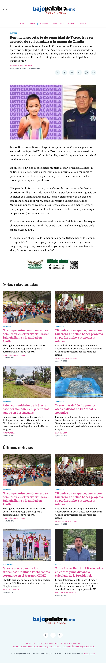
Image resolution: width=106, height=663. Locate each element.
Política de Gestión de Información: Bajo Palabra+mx (37, 646)
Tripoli (92, 653)
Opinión (83, 24)
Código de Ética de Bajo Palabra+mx (79, 646)
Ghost (86, 653)
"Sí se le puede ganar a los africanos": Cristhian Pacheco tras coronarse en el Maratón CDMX (26, 572)
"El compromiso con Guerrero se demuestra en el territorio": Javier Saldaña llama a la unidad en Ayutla (26, 335)
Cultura (72, 24)
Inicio (22, 24)
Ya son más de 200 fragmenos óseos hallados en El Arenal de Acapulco (76, 409)
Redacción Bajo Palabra (21, 66)
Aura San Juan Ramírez (65, 593)
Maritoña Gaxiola (11, 590)
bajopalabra (9, 433)
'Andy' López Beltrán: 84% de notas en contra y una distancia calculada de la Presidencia (79, 572)
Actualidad (58, 24)
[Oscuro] (4, 10)
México (32, 24)
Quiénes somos (51, 643)
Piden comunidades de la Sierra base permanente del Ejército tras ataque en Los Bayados (26, 409)
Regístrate (31, 643)
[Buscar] (7, 10)
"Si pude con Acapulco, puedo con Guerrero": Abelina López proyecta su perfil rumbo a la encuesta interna (79, 335)
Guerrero (44, 24)
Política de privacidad (70, 643)
